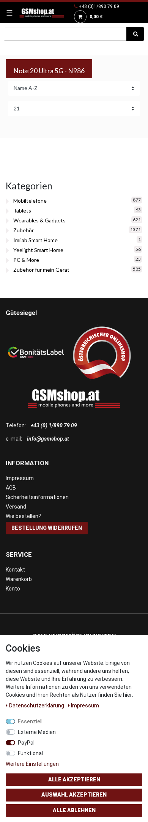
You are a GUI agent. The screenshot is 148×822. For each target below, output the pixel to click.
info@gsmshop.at (48, 439)
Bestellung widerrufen (46, 528)
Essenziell (30, 721)
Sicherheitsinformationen (37, 497)
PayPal (26, 743)
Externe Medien (37, 732)
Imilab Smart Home (35, 240)
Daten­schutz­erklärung (37, 705)
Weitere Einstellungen (32, 764)
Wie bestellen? (23, 516)
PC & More (26, 260)
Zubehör (23, 230)
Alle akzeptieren (74, 779)
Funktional (30, 753)
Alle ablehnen (74, 810)
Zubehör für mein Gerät (41, 269)
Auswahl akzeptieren (74, 795)
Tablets (22, 210)
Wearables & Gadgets (39, 220)
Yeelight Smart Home (38, 250)
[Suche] (135, 34)
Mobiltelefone (30, 200)
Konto (13, 589)
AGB (11, 488)
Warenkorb (19, 579)
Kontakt (15, 570)
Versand (16, 507)
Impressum (20, 478)
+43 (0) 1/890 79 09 (54, 425)
